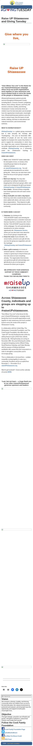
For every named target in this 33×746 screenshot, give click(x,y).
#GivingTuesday (6, 131)
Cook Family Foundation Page (14, 729)
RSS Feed (8, 739)
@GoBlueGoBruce (10, 732)
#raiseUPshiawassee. (8, 152)
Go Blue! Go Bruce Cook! (13, 736)
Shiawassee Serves (20, 230)
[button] (16, 378)
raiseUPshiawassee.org (13, 168)
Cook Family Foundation (13, 743)
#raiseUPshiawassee (23, 187)
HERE (9, 372)
